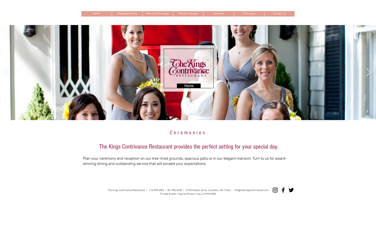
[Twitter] (291, 190)
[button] (127, 14)
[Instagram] (275, 190)
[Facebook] (283, 190)
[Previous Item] (7, 72)
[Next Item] (368, 72)
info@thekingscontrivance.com (251, 190)
